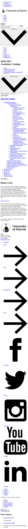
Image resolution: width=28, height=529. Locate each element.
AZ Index (6, 3)
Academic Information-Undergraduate (13, 72)
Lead (5, 16)
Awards (15, 110)
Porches (6, 500)
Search (2, 26)
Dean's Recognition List (5, 200)
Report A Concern (8, 502)
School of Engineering (12, 166)
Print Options (4, 178)
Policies (6, 501)
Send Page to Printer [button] (9, 517)
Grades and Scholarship (19, 124)
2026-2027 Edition (8, 99)
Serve (5, 18)
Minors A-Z (7, 56)
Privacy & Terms (8, 504)
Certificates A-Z (8, 57)
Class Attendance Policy (19, 113)
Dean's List (16, 116)
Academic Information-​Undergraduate (15, 105)
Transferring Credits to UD (19, 138)
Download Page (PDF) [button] (9, 523)
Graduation (16, 125)
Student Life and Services (16, 155)
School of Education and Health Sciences (17, 165)
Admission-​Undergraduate (16, 145)
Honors (15, 127)
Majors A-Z (6, 54)
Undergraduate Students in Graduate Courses (19, 140)
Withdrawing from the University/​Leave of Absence (20, 143)
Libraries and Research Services (18, 153)
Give (5, 21)
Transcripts (15, 135)
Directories (12, 146)
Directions (6, 242)
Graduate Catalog (8, 169)
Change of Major (17, 112)
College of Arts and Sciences (14, 162)
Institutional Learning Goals (20, 128)
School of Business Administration (15, 163)
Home (5, 68)
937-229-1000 (4, 238)
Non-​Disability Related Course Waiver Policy (18, 130)
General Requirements (18, 121)
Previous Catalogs (8, 176)
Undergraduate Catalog (9, 69)
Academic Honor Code (18, 107)
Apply (5, 19)
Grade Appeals (16, 123)
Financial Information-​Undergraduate (15, 148)
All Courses (7, 170)
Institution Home (8, 6)
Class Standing (16, 114)
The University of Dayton (16, 156)
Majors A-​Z (6, 172)
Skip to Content (7, 2)
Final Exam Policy (17, 117)
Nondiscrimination (8, 505)
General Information (9, 70)
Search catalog (4, 93)
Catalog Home (7, 4)
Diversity (6, 507)
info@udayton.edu (5, 239)
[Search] (3, 24)
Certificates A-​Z (8, 174)
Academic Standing (18, 109)
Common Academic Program (14, 160)
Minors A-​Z (7, 173)
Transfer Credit (16, 137)
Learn (5, 15)
